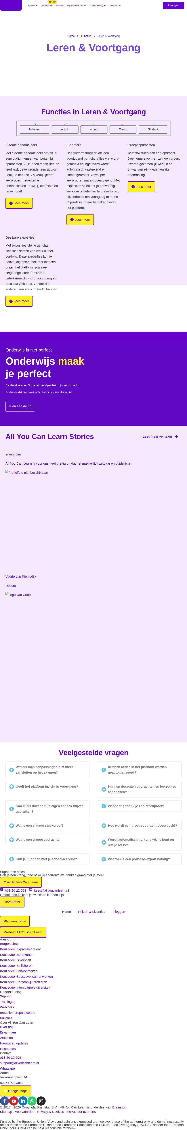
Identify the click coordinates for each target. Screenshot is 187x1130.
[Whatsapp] (32, 1101)
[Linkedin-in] (22, 1101)
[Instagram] (41, 1101)
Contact (5, 1053)
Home (71, 35)
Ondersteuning (11, 992)
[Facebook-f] (4, 1101)
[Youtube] (13, 1101)
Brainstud (119, 1107)
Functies (86, 35)
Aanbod (5, 939)
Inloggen (173, 5)
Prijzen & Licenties (91, 911)
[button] (33, 5)
